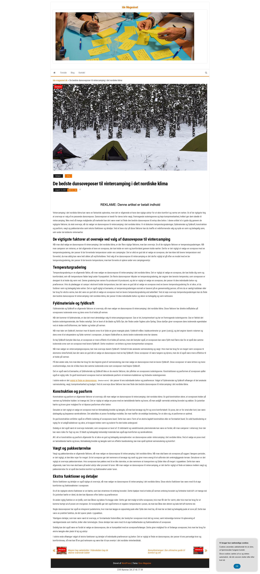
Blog (72, 72)
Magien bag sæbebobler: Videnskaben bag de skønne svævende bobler (88, 551)
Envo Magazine (144, 563)
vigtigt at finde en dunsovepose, (83, 380)
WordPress (126, 563)
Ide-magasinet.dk (60, 80)
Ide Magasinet (130, 7)
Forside (63, 72)
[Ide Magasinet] (54, 72)
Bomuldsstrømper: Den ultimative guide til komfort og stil (166, 551)
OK (237, 566)
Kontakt (82, 72)
